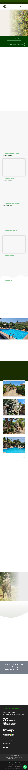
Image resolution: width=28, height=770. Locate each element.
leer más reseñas (10, 651)
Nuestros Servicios (16, 568)
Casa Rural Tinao (8, 178)
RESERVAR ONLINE (14, 39)
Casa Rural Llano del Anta (11, 203)
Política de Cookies (19, 757)
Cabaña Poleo (7, 280)
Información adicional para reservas (16, 44)
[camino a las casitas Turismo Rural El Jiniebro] (14, 396)
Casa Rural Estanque (10, 230)
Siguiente (22, 457)
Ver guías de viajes (11, 595)
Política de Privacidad (13, 758)
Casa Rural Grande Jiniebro (12, 153)
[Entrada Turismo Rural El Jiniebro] (14, 415)
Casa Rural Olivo (8, 255)
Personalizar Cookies (8, 757)
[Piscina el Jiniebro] (14, 452)
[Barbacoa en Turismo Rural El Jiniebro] (14, 433)
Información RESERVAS (13, 755)
